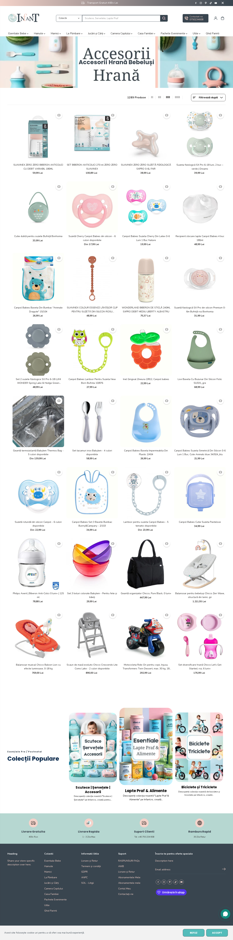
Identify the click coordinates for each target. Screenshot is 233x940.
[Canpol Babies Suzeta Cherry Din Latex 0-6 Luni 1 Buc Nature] (146, 207)
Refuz (193, 933)
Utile (196, 33)
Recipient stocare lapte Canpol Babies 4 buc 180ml (200, 238)
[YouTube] (216, 3)
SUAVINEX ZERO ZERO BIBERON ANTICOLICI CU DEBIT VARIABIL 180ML (38, 166)
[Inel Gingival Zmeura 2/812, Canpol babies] (146, 350)
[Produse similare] (59, 115)
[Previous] (74, 757)
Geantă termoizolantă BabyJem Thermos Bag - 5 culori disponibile (38, 452)
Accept (217, 933)
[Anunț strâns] (223, 3)
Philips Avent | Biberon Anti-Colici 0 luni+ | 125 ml (38, 595)
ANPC (84, 877)
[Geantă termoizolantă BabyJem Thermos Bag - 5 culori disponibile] (38, 421)
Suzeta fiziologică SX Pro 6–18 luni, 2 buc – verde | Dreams (199, 166)
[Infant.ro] (24, 18)
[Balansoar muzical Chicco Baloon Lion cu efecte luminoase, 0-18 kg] (38, 635)
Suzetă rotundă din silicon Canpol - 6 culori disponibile (38, 523)
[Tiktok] (211, 3)
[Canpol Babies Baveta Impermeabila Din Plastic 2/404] (146, 421)
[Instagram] (201, 3)
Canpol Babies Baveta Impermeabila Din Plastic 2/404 (146, 452)
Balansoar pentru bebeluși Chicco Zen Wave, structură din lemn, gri (200, 595)
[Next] (219, 757)
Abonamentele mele (129, 883)
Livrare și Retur (89, 860)
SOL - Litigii (87, 883)
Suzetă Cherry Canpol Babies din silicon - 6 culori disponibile (92, 238)
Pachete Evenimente (173, 33)
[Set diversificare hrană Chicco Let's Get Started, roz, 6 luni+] (200, 635)
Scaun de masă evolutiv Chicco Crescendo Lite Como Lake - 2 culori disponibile (92, 666)
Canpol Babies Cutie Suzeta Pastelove (200, 522)
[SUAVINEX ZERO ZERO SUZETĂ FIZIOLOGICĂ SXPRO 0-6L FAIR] (146, 136)
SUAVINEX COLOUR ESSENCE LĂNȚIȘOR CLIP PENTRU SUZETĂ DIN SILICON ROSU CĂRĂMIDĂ (92, 310)
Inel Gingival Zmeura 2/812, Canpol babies (146, 379)
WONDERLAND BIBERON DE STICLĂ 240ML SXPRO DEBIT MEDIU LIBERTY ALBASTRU (146, 309)
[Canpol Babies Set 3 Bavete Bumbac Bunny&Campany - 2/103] (92, 492)
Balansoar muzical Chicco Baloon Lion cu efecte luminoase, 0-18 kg (38, 666)
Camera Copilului (121, 33)
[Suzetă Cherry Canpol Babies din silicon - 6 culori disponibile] (92, 207)
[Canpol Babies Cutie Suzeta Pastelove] (200, 492)
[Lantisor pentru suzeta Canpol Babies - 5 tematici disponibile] (146, 492)
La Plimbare (73, 33)
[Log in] (216, 18)
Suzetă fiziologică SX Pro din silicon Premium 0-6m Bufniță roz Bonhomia (200, 309)
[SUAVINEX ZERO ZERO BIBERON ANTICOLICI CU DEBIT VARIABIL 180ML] (38, 136)
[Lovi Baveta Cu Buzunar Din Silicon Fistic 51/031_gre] (200, 350)
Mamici (55, 33)
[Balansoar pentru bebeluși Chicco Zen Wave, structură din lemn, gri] (200, 564)
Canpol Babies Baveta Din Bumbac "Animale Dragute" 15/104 (38, 309)
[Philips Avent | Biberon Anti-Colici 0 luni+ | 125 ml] (38, 564)
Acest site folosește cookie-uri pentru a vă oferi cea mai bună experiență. (44, 932)
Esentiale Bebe (17, 33)
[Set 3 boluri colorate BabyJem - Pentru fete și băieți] (92, 564)
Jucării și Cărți (96, 33)
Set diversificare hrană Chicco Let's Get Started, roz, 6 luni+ (199, 666)
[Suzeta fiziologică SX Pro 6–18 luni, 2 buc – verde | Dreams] (200, 136)
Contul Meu (124, 888)
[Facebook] (196, 3)
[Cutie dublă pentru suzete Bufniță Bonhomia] (38, 207)
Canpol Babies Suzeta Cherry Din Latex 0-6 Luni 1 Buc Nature (146, 238)
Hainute (39, 33)
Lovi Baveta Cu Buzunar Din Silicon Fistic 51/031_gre (200, 381)
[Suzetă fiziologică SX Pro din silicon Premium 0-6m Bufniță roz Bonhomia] (200, 278)
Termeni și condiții (91, 866)
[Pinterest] (206, 3)
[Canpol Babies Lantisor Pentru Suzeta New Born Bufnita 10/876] (92, 350)
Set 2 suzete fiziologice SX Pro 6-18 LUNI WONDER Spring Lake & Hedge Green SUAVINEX (38, 381)
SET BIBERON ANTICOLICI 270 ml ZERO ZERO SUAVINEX (92, 166)
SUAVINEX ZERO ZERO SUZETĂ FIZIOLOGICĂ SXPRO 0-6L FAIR (146, 166)
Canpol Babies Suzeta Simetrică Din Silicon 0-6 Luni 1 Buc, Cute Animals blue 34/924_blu (200, 452)
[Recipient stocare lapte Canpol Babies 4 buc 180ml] (200, 207)
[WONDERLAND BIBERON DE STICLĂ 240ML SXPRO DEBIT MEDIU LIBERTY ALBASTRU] (146, 278)
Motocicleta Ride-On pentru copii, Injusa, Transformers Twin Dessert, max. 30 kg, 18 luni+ (146, 667)
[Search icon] (164, 18)
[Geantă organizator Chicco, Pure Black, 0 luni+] (146, 564)
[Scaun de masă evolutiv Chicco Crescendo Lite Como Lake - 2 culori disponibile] (92, 635)
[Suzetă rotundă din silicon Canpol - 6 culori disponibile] (38, 492)
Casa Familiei (146, 33)
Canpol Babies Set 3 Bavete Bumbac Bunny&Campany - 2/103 (92, 523)
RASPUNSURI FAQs (129, 860)
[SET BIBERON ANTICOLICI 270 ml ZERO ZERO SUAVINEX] (92, 136)
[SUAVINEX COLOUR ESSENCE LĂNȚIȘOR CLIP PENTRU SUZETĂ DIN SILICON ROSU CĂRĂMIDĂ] (92, 278)
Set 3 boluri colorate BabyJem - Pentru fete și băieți (92, 595)
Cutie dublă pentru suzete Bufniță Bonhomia (38, 236)
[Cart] (222, 18)
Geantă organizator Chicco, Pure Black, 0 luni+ (146, 593)
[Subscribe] (224, 869)
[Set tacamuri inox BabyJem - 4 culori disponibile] (92, 421)
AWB (121, 866)
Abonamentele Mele (129, 877)
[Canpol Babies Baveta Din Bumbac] (38, 278)
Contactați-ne (125, 894)
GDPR (84, 871)
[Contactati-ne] (195, 18)
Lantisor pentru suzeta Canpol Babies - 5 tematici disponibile (146, 523)
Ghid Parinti (212, 33)
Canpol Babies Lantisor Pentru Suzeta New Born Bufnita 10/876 (92, 381)
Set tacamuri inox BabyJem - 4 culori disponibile (92, 452)
